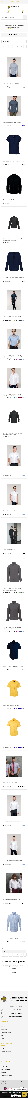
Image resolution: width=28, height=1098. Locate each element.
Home (8, 27)
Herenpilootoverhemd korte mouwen (12, 472)
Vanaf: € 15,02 (7, 903)
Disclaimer (3, 1072)
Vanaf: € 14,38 (7, 553)
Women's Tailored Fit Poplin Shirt (11, 899)
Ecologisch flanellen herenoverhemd (12, 200)
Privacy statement (5, 1069)
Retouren (3, 1057)
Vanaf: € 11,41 (7, 203)
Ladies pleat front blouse (9, 549)
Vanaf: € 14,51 (7, 592)
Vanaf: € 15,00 (7, 825)
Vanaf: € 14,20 (7, 475)
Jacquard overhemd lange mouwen (12, 122)
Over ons (3, 1026)
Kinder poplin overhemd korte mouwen (13, 666)
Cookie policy (4, 1066)
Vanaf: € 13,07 (7, 359)
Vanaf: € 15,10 (7, 942)
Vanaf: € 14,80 (7, 786)
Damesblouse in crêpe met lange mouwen (13, 277)
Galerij (2, 1038)
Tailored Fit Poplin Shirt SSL (10, 782)
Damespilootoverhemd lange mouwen (12, 860)
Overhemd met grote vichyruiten (11, 938)
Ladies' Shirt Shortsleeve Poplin (11, 705)
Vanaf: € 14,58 (7, 709)
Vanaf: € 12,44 (7, 281)
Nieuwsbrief (4, 1029)
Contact (3, 1048)
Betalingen (3, 1054)
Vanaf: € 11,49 (7, 242)
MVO (2, 1035)
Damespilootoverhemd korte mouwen (12, 510)
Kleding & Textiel (15, 27)
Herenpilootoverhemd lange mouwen (12, 821)
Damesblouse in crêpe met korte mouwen (13, 161)
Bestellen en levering (6, 1051)
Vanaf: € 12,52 (7, 320)
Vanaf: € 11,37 (7, 164)
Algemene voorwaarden (7, 1075)
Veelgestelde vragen (6, 1032)
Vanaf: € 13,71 (7, 436)
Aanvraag (14, 972)
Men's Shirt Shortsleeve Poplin (11, 744)
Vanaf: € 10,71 (7, 125)
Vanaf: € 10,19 (7, 87)
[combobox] (12, 17)
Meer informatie (6, 1096)
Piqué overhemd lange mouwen (11, 83)
